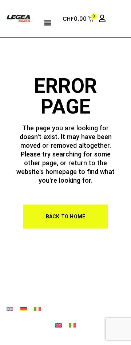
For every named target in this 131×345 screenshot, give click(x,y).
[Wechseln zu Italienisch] (37, 309)
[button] (48, 22)
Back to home (66, 217)
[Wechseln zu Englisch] (10, 309)
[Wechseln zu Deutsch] (24, 309)
